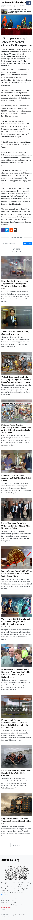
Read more (4, 895)
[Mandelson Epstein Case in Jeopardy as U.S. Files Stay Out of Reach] (16, 461)
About (24, 915)
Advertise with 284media (9, 898)
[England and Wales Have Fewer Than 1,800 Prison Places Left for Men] (16, 804)
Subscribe (27, 243)
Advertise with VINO (7, 900)
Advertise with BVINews (8, 902)
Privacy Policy (6, 917)
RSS (4, 909)
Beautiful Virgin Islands (16, 2)
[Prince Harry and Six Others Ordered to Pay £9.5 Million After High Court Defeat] (16, 509)
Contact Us (18, 915)
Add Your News (5, 907)
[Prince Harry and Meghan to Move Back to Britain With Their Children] (16, 756)
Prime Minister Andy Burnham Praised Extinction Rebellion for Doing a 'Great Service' (19, 11)
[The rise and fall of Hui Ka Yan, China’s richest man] (16, 317)
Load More (16, 845)
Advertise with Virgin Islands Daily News (13, 905)
